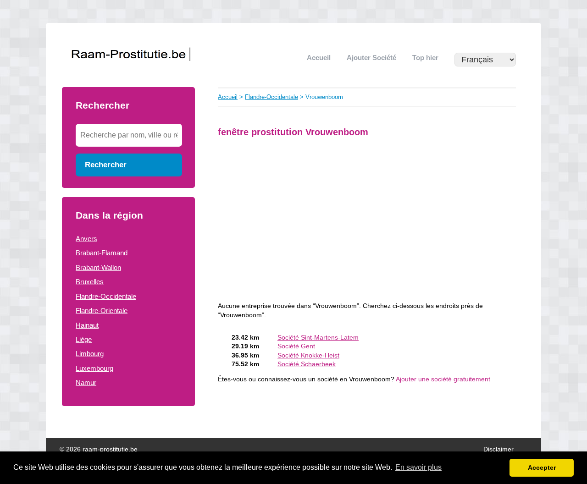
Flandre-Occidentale (106, 296)
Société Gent (296, 346)
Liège (84, 339)
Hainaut (87, 325)
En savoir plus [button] (418, 467)
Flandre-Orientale (101, 310)
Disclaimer (498, 449)
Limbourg (90, 354)
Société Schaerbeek (306, 364)
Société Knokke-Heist (308, 355)
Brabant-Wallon (98, 267)
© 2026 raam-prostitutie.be (99, 449)
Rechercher (106, 164)
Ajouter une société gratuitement (443, 379)
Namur (86, 382)
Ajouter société (371, 57)
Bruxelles (90, 282)
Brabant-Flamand (101, 253)
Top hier (425, 57)
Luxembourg (94, 368)
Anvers (86, 238)
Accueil (319, 57)
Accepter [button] (542, 467)
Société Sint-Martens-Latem (318, 337)
